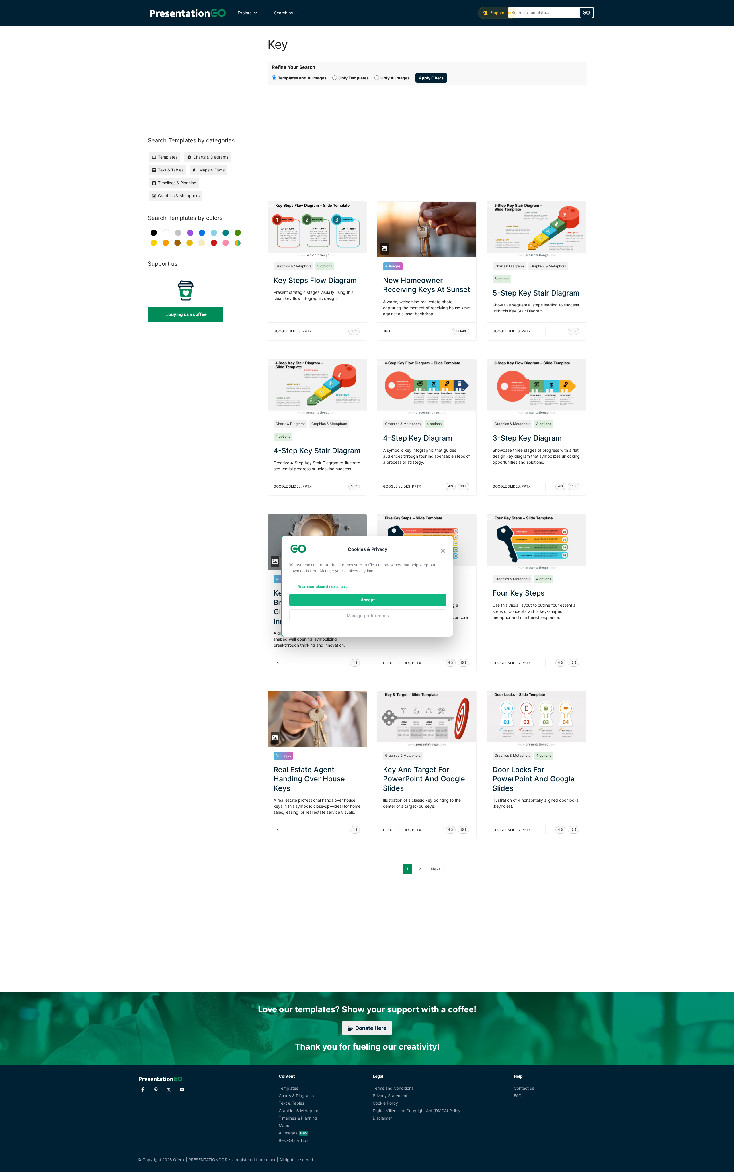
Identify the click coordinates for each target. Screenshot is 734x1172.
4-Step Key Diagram (417, 438)
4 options (283, 436)
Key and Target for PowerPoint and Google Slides (424, 779)
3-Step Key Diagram (527, 438)
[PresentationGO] (188, 13)
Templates (288, 1088)
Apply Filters (431, 77)
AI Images (393, 266)
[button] (443, 551)
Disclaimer (382, 1118)
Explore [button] (245, 12)
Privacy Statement (390, 1095)
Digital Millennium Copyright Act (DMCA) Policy (416, 1110)
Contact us (524, 1088)
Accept (368, 599)
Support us (500, 12)
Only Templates (353, 77)
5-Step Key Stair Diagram (536, 293)
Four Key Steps (518, 593)
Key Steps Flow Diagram (315, 280)
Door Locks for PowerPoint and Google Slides (534, 779)
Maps (284, 1125)
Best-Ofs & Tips (293, 1140)
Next (438, 868)
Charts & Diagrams (509, 266)
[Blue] (202, 233)
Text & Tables (291, 1103)
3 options (324, 266)
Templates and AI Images (302, 77)
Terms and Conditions (393, 1088)
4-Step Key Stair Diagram (317, 450)
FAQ (518, 1095)
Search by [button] (283, 12)
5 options (502, 279)
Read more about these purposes (324, 586)
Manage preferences (368, 615)
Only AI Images (395, 77)
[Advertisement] (427, 137)
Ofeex (179, 1159)
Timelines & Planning (298, 1118)
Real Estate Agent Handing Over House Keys (309, 779)
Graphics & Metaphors (293, 266)
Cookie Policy (385, 1103)
